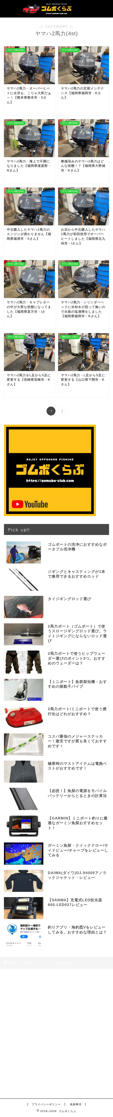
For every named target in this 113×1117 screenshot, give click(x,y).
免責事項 (75, 1104)
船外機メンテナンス (35, 963)
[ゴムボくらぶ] (56, 12)
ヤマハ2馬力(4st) (63, 963)
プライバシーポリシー (46, 1104)
